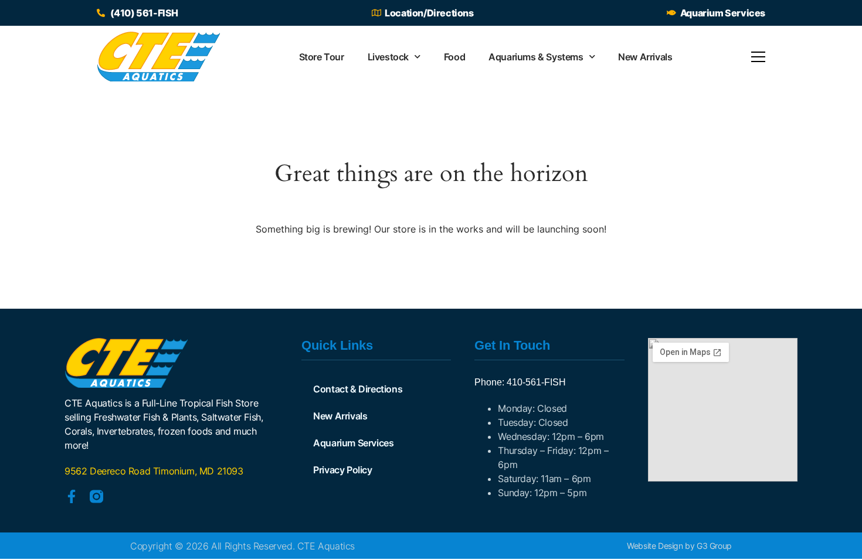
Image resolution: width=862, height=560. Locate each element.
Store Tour (321, 57)
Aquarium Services (353, 443)
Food (454, 57)
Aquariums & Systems (535, 57)
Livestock (388, 57)
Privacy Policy (342, 470)
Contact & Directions (357, 389)
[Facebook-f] (71, 496)
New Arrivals (645, 57)
